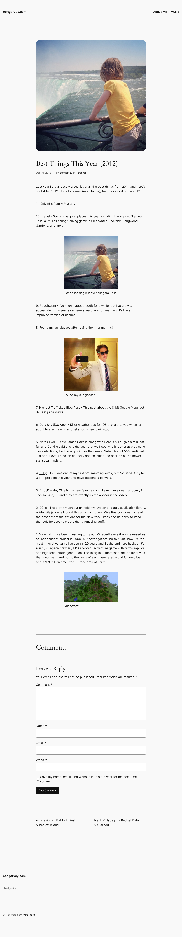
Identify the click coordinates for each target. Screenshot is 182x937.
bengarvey (66, 172)
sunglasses (62, 327)
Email (41, 743)
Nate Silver (47, 442)
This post (89, 407)
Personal (81, 172)
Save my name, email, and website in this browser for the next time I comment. (89, 779)
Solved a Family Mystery (57, 203)
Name (41, 726)
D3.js (43, 507)
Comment (44, 684)
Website (41, 760)
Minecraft (45, 534)
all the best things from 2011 (108, 186)
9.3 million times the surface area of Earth (75, 562)
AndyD (44, 490)
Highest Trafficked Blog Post (59, 407)
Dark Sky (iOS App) (53, 424)
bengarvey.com (14, 12)
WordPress (28, 914)
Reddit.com (48, 305)
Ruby (43, 473)
